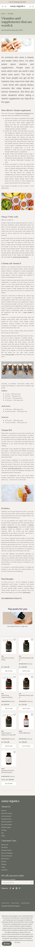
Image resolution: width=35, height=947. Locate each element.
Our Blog (10, 13)
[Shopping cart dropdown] (33, 6)
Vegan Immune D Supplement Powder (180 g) (8, 735)
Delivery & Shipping (6, 853)
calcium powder (9, 354)
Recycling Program (6, 824)
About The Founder (6, 813)
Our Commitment (6, 816)
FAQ (2, 833)
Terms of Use (5, 903)
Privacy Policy (15, 903)
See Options (9, 783)
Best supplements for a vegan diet (17, 626)
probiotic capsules (13, 527)
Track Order (4, 847)
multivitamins (26, 592)
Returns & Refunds (6, 856)
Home (3, 13)
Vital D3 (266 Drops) (24, 733)
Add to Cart (9, 671)
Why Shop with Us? (6, 822)
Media (3, 836)
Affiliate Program (6, 827)
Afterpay (3, 864)
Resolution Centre (6, 850)
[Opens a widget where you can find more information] (7, 944)
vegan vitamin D (28, 312)
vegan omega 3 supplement (20, 257)
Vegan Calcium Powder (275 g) (7, 659)
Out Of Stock (26, 746)
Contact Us (4, 870)
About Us (3, 810)
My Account (4, 844)
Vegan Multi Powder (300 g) (26, 696)
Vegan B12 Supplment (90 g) (26, 659)
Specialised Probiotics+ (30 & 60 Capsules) (7, 771)
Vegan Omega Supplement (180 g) (6, 696)
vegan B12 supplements (14, 468)
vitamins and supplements (23, 113)
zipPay (3, 867)
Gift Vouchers (5, 858)
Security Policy (25, 903)
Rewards (3, 861)
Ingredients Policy (6, 819)
